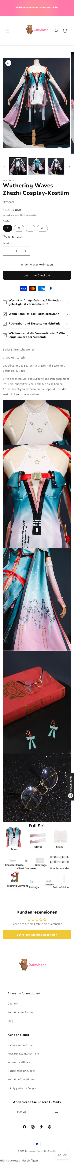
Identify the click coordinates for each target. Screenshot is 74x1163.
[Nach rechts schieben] (70, 167)
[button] (7, 31)
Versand (6, 215)
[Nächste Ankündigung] (67, 8)
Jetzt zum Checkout (37, 275)
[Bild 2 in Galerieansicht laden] (36, 166)
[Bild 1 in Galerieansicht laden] (17, 166)
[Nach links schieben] (4, 167)
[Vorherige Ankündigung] (7, 8)
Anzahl (6, 243)
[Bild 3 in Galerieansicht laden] (56, 166)
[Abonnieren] (56, 1112)
